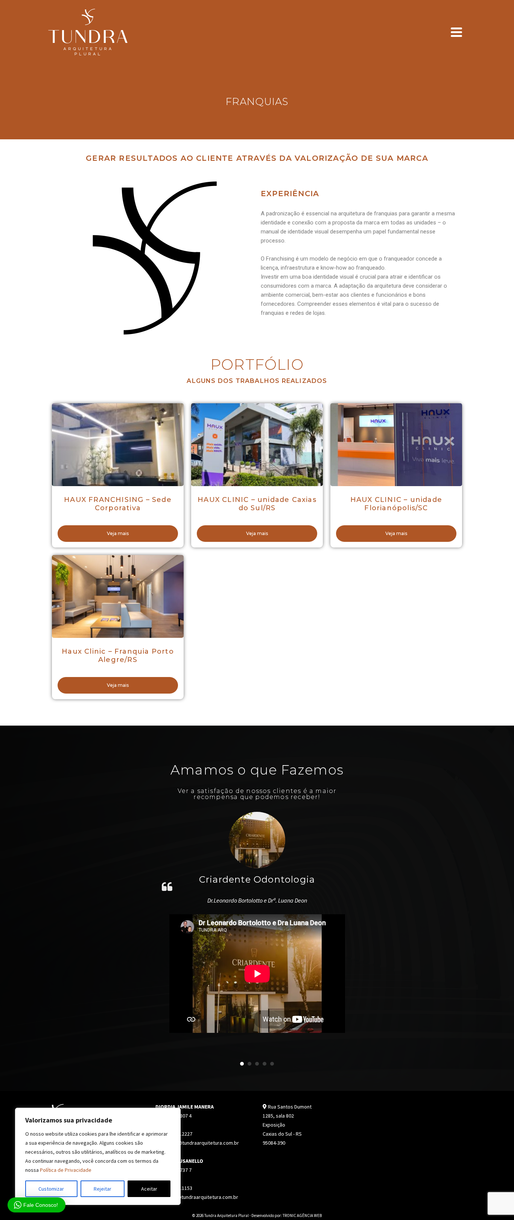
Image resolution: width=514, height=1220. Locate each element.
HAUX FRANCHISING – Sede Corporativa (118, 504)
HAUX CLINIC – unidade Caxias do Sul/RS (257, 504)
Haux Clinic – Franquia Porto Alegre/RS (118, 655)
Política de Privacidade (65, 1170)
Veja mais (118, 533)
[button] (242, 1064)
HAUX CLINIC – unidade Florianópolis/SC (396, 504)
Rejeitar (102, 1188)
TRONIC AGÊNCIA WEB (302, 1215)
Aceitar (149, 1188)
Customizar (51, 1188)
